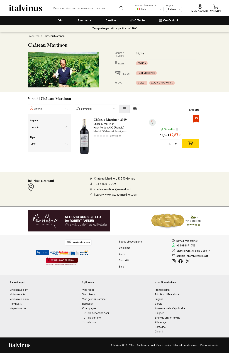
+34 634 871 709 (185, 245)
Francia (142, 63)
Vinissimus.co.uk (19, 299)
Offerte (139, 20)
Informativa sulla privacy (186, 345)
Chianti (159, 331)
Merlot (142, 83)
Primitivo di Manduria (167, 294)
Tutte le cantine (91, 317)
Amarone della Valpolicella (170, 308)
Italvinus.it (16, 303)
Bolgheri (159, 313)
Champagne (89, 308)
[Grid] (135, 109)
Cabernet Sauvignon (162, 83)
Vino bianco (89, 294)
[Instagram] (174, 261)
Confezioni (170, 20)
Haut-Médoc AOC (146, 73)
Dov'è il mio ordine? (187, 240)
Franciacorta (162, 289)
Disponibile (170, 129)
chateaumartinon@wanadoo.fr (113, 189)
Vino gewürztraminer (94, 299)
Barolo (158, 303)
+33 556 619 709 (105, 184)
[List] (124, 109)
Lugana (159, 299)
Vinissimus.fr (17, 294)
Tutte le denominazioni (95, 313)
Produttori (34, 36)
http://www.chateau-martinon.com (115, 194)
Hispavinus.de (18, 308)
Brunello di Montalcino (167, 317)
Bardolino (160, 327)
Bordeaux (87, 303)
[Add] (190, 143)
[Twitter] (188, 261)
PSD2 (44, 253)
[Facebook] (181, 261)
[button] (199, 8)
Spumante (84, 20)
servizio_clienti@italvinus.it (192, 255)
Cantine (111, 20)
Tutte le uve (89, 322)
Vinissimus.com (19, 289)
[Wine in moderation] (62, 262)
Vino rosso (88, 289)
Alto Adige (161, 322)
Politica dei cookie (209, 345)
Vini (60, 20)
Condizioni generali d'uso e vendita (154, 345)
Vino (49, 143)
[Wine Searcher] (176, 220)
